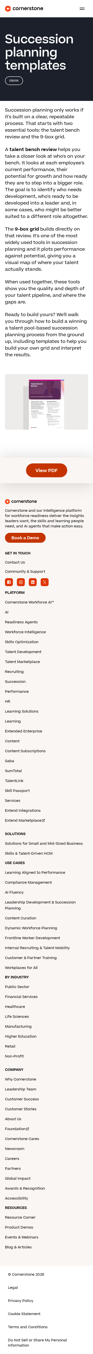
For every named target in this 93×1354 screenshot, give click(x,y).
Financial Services (21, 996)
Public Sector (17, 987)
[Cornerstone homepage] (46, 501)
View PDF (46, 470)
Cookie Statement (24, 1314)
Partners (13, 1168)
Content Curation (20, 918)
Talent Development (23, 652)
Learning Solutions (21, 711)
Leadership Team (20, 1089)
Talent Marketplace (22, 661)
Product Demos (19, 1227)
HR (7, 701)
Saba (9, 761)
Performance (17, 691)
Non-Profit (14, 1056)
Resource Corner (20, 1217)
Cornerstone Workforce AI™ (29, 602)
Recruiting (14, 671)
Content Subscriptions (25, 751)
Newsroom (14, 1148)
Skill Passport (17, 790)
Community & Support (25, 571)
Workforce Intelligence (25, 632)
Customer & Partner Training (31, 958)
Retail (10, 1046)
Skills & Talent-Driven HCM (29, 853)
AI (6, 612)
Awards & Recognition (25, 1188)
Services (12, 800)
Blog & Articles (18, 1247)
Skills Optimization (21, 642)
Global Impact (18, 1178)
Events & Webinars (21, 1237)
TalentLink (14, 780)
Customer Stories (20, 1109)
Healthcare (15, 1006)
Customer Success (22, 1099)
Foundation (15, 1129)
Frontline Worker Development (32, 938)
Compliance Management (28, 882)
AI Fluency (14, 892)
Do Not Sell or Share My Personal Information (37, 1343)
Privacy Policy (20, 1300)
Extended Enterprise (23, 731)
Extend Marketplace (23, 820)
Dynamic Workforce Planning (31, 928)
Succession (15, 681)
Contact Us (15, 562)
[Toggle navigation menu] (80, 9)
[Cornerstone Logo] (24, 9)
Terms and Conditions (28, 1327)
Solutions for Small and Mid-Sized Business (44, 843)
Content (12, 741)
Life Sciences (17, 1016)
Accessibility (16, 1198)
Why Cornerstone (20, 1079)
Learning (13, 721)
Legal (13, 1287)
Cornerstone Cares (22, 1139)
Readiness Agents (21, 622)
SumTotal (13, 771)
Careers (12, 1158)
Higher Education (20, 1036)
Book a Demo (25, 538)
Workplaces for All (21, 967)
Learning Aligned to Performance (35, 872)
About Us (13, 1119)
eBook (14, 81)
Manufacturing (18, 1026)
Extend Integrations (23, 810)
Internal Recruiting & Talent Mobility (37, 948)
